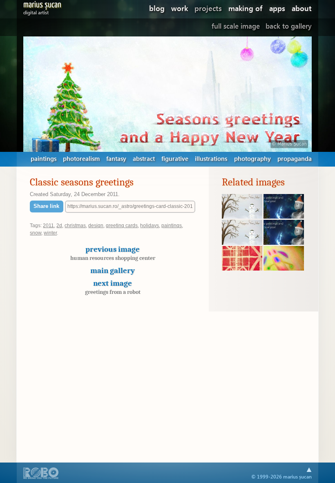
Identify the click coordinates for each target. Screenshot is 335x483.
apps (277, 8)
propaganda (294, 158)
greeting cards (122, 225)
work (179, 8)
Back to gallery (289, 26)
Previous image (112, 253)
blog (157, 8)
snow (35, 232)
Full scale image (236, 26)
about (302, 8)
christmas (75, 225)
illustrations (211, 158)
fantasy (116, 158)
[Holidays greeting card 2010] (242, 216)
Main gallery (112, 270)
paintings (43, 158)
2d (59, 225)
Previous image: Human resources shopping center (47, 93)
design (95, 225)
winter (50, 232)
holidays (149, 225)
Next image (113, 287)
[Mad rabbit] (284, 268)
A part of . (41, 474)
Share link (46, 206)
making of (245, 8)
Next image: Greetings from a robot (288, 93)
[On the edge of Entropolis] (242, 268)
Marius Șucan (42, 6)
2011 (48, 225)
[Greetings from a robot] (284, 216)
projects (208, 8)
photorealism (81, 158)
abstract (144, 158)
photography (252, 158)
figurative (174, 158)
